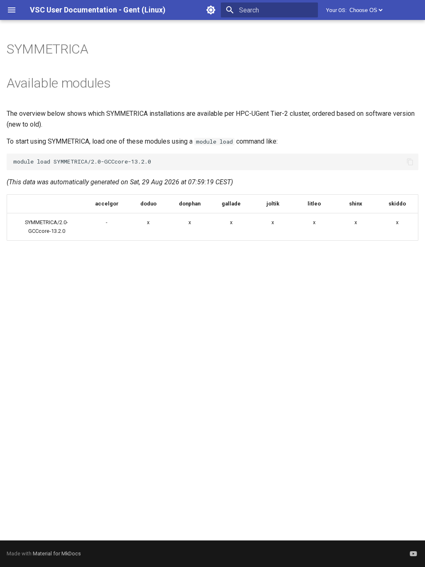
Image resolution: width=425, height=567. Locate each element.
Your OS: (336, 10)
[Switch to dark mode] (211, 10)
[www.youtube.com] (413, 553)
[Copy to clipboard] (410, 162)
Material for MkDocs (57, 553)
